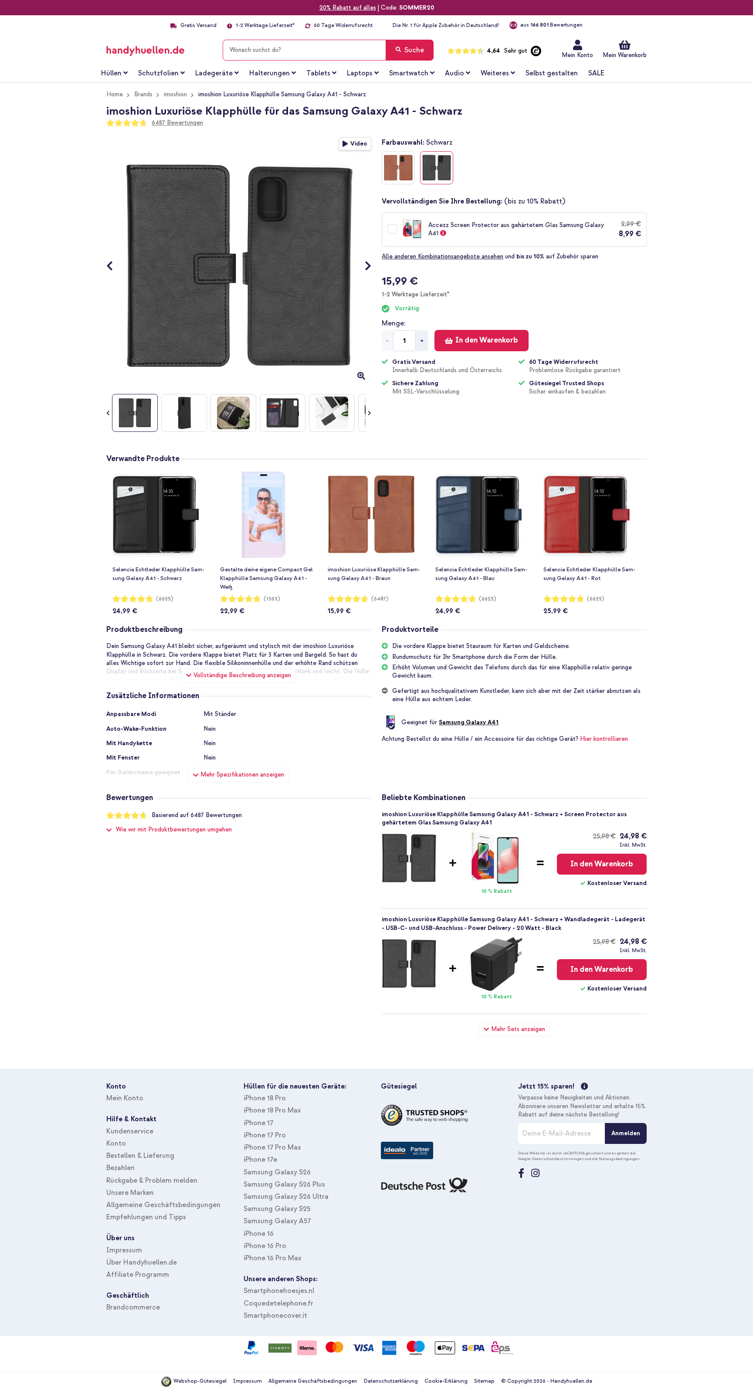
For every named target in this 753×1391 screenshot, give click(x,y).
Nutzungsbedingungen (619, 1158)
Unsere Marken (130, 1192)
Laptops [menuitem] (360, 73)
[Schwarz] (436, 168)
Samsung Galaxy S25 (277, 1208)
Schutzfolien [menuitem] (158, 73)
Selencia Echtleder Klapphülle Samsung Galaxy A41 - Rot (589, 574)
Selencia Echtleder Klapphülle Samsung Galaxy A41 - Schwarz (158, 574)
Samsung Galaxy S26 (277, 1172)
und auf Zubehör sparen (490, 256)
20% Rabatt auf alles (347, 7)
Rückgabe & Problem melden (151, 1180)
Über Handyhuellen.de (141, 1262)
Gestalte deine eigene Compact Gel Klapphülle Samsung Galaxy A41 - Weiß (266, 578)
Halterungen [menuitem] (269, 73)
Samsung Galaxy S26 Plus (284, 1184)
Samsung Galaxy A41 (469, 722)
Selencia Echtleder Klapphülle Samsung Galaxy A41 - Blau (481, 574)
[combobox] (328, 50)
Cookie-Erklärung (446, 1381)
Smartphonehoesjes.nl (279, 1290)
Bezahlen (120, 1168)
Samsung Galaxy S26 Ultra (286, 1196)
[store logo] (158, 48)
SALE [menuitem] (596, 73)
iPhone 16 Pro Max (273, 1258)
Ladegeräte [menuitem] (214, 73)
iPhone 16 (259, 1233)
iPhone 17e (260, 1159)
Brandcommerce (133, 1307)
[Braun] (398, 168)
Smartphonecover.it (275, 1315)
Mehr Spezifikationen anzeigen (242, 774)
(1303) (272, 599)
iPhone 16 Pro (265, 1246)
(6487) (380, 599)
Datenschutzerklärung (391, 1381)
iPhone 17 (258, 1123)
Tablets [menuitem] (318, 73)
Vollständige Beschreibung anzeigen (242, 675)
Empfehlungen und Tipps (146, 1217)
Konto (116, 1143)
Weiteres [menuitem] (495, 73)
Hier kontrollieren (604, 739)
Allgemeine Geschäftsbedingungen (163, 1205)
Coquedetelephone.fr (278, 1303)
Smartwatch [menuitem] (408, 73)
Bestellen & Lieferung (140, 1155)
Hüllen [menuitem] (111, 73)
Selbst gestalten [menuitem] (552, 73)
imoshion (175, 94)
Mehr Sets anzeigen (518, 1029)
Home (114, 94)
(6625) (164, 599)
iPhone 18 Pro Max (272, 1110)
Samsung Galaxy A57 (277, 1221)
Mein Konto (577, 55)
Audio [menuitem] (454, 73)
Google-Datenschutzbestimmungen (551, 1158)
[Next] (363, 266)
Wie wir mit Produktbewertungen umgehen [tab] (174, 829)
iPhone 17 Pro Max (272, 1147)
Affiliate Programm (137, 1274)
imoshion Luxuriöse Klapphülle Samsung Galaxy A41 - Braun (374, 574)
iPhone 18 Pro (265, 1098)
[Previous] (114, 266)
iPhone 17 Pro (265, 1135)
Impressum (124, 1250)
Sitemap (484, 1381)
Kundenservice (129, 1131)
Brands (143, 94)
